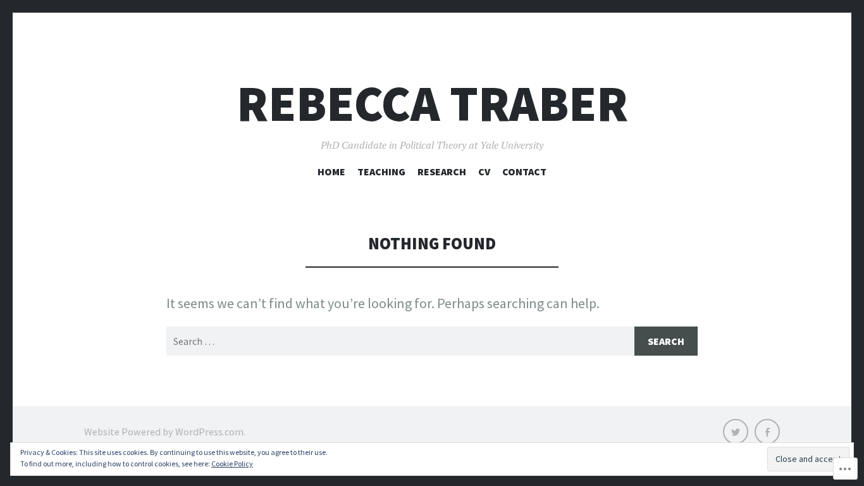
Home (331, 171)
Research (441, 171)
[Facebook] (767, 431)
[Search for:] (432, 341)
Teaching (381, 171)
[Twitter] (735, 431)
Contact (524, 171)
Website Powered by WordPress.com (164, 431)
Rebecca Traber (432, 103)
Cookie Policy (232, 463)
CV (484, 171)
